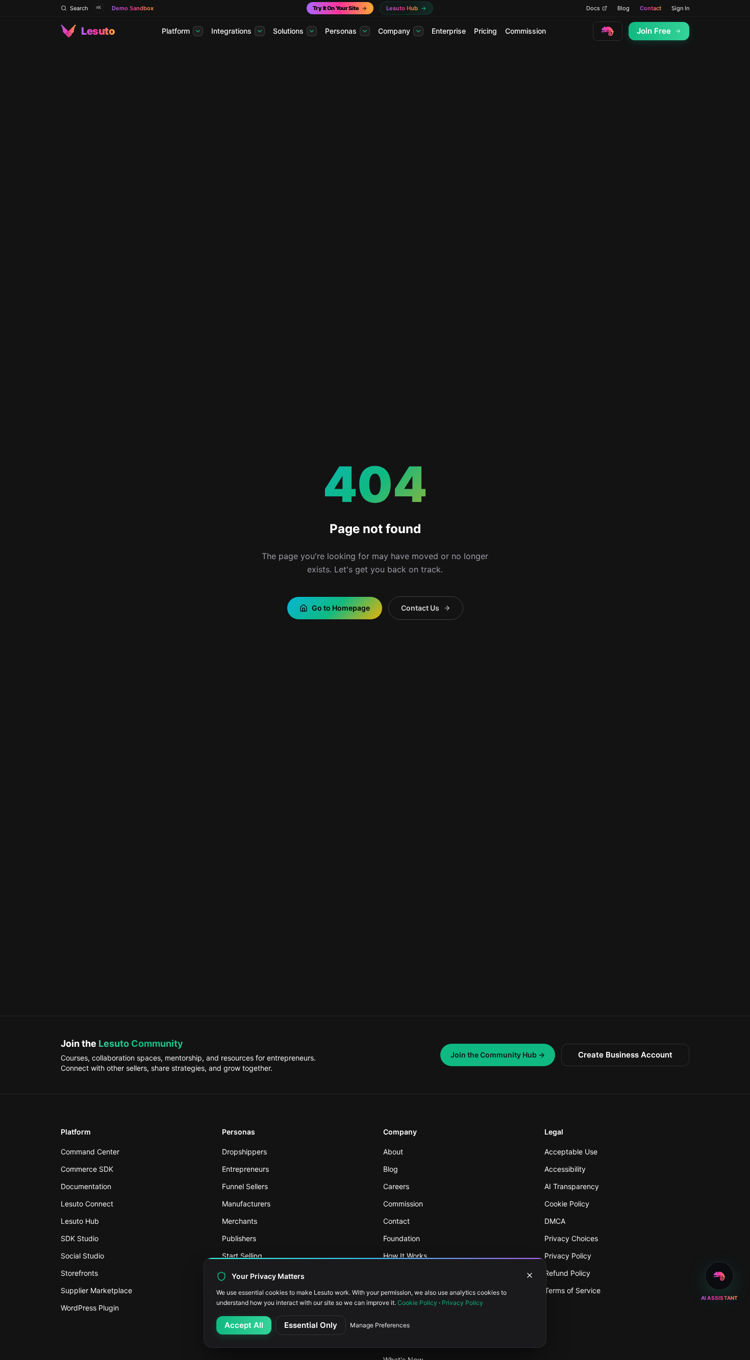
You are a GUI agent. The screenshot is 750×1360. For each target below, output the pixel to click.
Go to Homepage (341, 607)
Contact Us (420, 607)
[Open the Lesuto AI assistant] (607, 31)
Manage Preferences (380, 1325)
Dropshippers (244, 1151)
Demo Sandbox (133, 8)
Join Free (654, 31)
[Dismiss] (530, 1275)
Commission (525, 31)
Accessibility (565, 1169)
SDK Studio (79, 1238)
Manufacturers (246, 1203)
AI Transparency (571, 1186)
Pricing (485, 31)
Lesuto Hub (80, 1221)
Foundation (401, 1238)
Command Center (90, 1151)
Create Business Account (625, 1055)
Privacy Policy (462, 1302)
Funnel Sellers (245, 1186)
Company (394, 31)
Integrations (231, 31)
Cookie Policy (566, 1203)
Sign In (680, 8)
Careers (396, 1186)
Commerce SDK (87, 1169)
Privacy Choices (571, 1238)
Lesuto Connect (87, 1203)
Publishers (239, 1238)
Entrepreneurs (245, 1169)
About (393, 1151)
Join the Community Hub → (498, 1054)
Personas (341, 31)
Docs (593, 8)
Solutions (288, 31)
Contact (650, 8)
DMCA (554, 1221)
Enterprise (449, 31)
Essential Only (310, 1325)
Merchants (239, 1221)
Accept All (243, 1325)
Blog (623, 8)
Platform (176, 31)
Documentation (86, 1186)
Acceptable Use (570, 1151)
